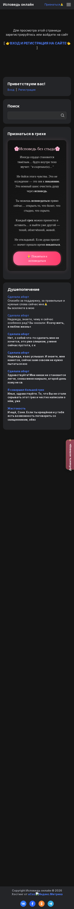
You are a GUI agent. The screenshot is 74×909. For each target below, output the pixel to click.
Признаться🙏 (54, 4)
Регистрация (26, 89)
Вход (11, 89)
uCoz (31, 894)
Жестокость (17, 408)
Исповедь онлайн (18, 4)
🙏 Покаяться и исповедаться (37, 258)
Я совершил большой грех (26, 389)
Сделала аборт (18, 296)
